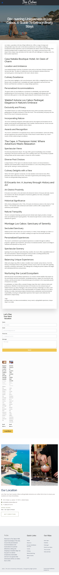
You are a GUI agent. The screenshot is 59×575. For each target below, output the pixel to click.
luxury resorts (31, 300)
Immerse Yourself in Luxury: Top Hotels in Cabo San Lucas (12, 373)
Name (3, 322)
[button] (8, 431)
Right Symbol (33, 568)
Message (4, 339)
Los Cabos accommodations (20, 300)
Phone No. (4, 333)
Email (3, 328)
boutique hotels (9, 300)
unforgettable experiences (41, 300)
